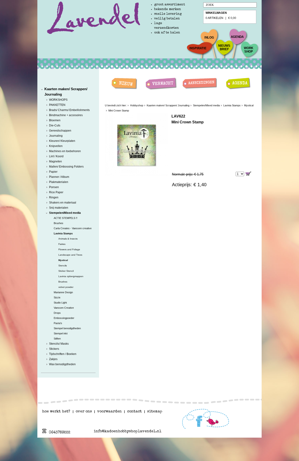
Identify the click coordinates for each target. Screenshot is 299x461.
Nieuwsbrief (224, 47)
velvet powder (65, 287)
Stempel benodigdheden (67, 328)
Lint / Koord (56, 156)
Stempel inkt (61, 333)
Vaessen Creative (64, 307)
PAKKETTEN (57, 105)
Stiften (57, 338)
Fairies (61, 244)
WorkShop (248, 49)
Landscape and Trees (70, 255)
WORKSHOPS (58, 99)
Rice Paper (56, 192)
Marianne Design (63, 292)
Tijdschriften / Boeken (62, 354)
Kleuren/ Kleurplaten (62, 141)
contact (134, 412)
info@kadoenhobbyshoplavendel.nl (127, 431)
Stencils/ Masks (59, 343)
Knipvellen (56, 146)
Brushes (58, 223)
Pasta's (58, 323)
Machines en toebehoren (65, 151)
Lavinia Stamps (63, 233)
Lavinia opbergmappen (70, 276)
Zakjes (53, 359)
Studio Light (60, 302)
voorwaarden (109, 412)
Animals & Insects (68, 238)
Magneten (55, 161)
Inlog (209, 37)
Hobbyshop (136, 105)
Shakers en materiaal (62, 202)
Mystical (63, 260)
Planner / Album (59, 177)
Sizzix (57, 297)
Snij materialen (58, 207)
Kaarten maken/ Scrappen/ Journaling (168, 105)
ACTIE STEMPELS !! (65, 218)
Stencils (62, 265)
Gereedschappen (60, 130)
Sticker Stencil (66, 271)
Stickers (54, 348)
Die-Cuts (54, 125)
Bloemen (55, 120)
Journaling (56, 135)
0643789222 (59, 433)
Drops (57, 312)
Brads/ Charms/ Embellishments (69, 110)
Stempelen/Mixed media (65, 212)
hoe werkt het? (56, 412)
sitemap (154, 412)
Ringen (53, 197)
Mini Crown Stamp (118, 110)
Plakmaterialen (58, 182)
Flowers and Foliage (69, 249)
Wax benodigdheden (62, 364)
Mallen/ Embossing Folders (66, 166)
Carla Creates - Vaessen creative (73, 228)
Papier (53, 171)
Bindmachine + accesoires (66, 115)
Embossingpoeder (64, 318)
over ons (84, 412)
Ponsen (54, 187)
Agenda (237, 37)
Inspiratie (197, 48)
